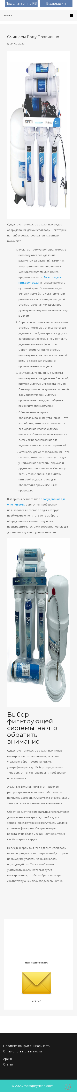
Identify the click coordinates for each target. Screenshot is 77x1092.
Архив (7, 1059)
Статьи (36, 1000)
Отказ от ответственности (22, 1051)
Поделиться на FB (21, 4)
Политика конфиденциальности (27, 1046)
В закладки (56, 4)
